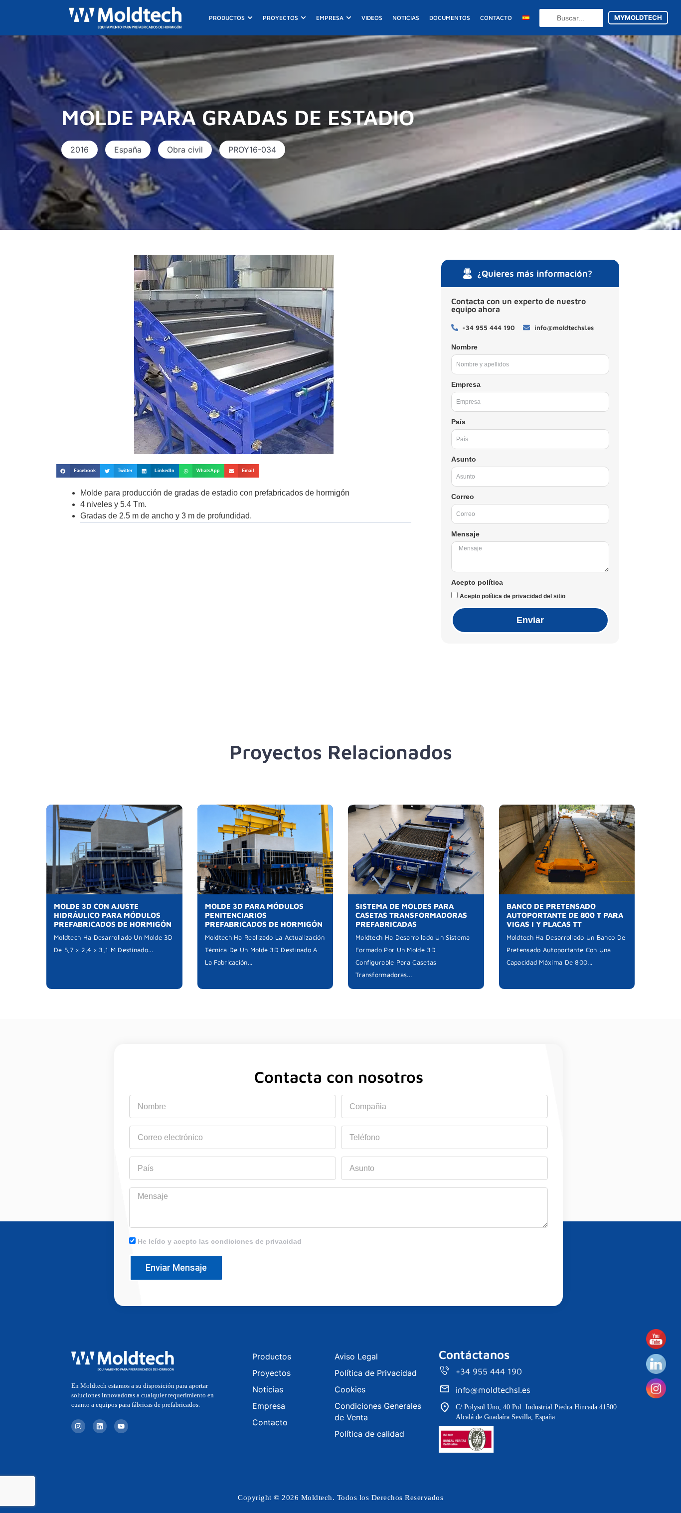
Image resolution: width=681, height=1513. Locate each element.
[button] (79, 150)
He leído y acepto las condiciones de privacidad (220, 1241)
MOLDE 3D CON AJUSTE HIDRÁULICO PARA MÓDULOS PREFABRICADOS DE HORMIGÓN (112, 915)
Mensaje (465, 534)
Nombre (464, 347)
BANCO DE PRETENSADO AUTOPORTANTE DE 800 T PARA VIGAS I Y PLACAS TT (565, 915)
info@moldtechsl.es (493, 1390)
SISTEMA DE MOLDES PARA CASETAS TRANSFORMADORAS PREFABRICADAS (411, 915)
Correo (462, 497)
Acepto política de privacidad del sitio (512, 596)
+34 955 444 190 (489, 1371)
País (458, 422)
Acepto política (477, 582)
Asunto (463, 459)
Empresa (466, 384)
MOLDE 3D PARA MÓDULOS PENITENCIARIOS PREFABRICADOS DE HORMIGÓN (264, 915)
